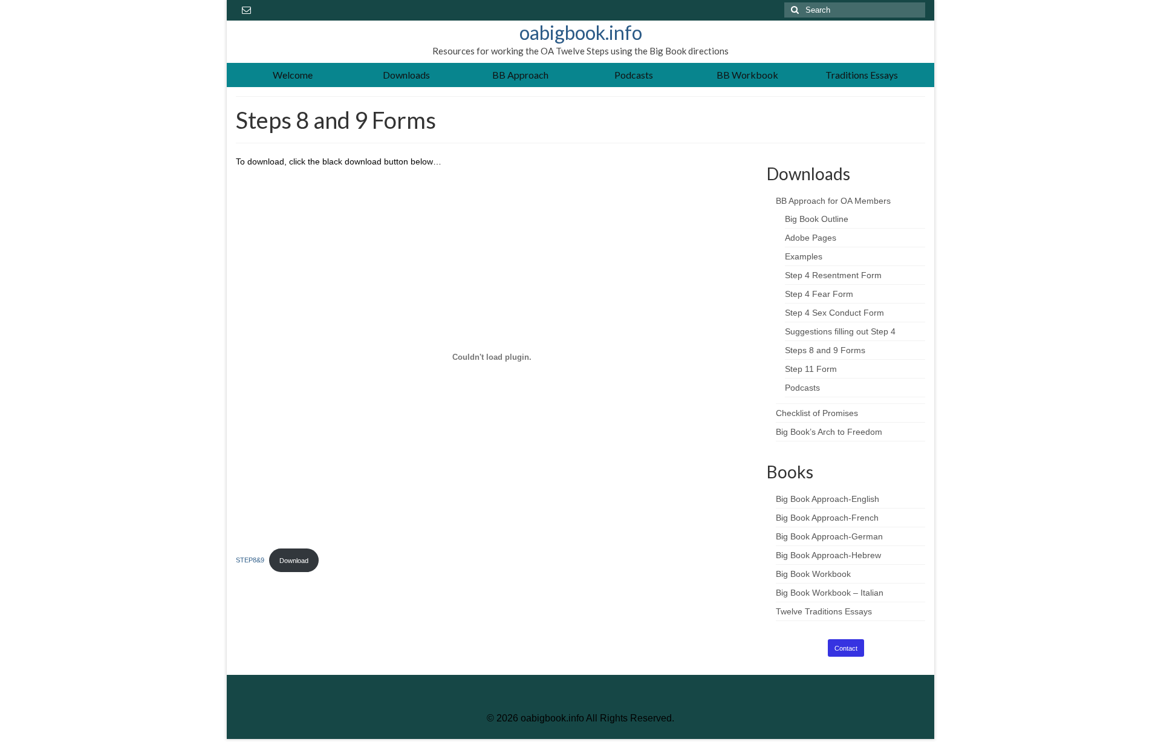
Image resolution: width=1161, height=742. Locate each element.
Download (293, 560)
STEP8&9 (250, 560)
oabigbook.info (580, 32)
